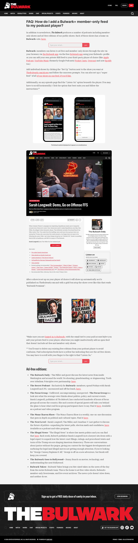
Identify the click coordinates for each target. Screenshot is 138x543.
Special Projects (47, 13)
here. (43, 39)
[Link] (23, 369)
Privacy (115, 539)
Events (58, 13)
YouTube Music (41, 60)
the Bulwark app (50, 54)
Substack (49, 539)
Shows (31, 13)
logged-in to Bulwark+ (55, 337)
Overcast (92, 60)
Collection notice (128, 539)
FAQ (116, 5)
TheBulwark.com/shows (37, 72)
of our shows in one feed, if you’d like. (54, 76)
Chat (37, 13)
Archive (74, 13)
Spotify (108, 60)
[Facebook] (127, 527)
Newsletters (21, 13)
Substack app (76, 54)
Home (6, 13)
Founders (66, 13)
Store (110, 5)
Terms (120, 539)
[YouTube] (132, 527)
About (82, 13)
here (73, 381)
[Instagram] (122, 527)
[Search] (132, 13)
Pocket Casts (81, 60)
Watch (12, 13)
